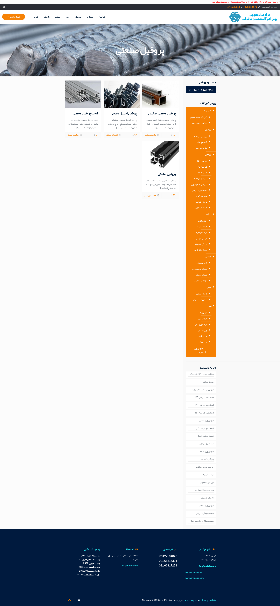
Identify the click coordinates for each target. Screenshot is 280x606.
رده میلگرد (202, 221)
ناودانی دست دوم (199, 269)
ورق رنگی (203, 336)
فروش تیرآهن (201, 202)
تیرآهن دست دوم (199, 123)
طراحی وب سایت (207, 600)
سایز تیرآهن (201, 196)
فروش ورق (202, 318)
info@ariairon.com (130, 565)
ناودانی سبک (201, 275)
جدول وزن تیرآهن (199, 190)
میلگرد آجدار (201, 238)
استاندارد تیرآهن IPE (204, 397)
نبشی (209, 287)
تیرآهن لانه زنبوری (199, 184)
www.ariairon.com (194, 572)
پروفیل (208, 129)
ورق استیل (202, 330)
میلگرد (208, 214)
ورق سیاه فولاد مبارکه (204, 490)
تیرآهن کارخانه (200, 178)
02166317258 (233, 7)
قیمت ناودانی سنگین (205, 428)
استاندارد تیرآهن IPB (204, 405)
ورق (209, 306)
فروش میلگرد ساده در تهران (202, 521)
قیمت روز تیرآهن (206, 444)
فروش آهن (15, 17)
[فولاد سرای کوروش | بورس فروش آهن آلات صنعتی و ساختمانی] (253, 16)
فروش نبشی (201, 294)
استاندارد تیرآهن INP (204, 413)
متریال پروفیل (201, 148)
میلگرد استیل (201, 244)
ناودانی (208, 256)
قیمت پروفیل (201, 142)
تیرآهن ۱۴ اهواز (207, 482)
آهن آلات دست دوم (198, 117)
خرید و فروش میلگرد (205, 467)
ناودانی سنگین (201, 280)
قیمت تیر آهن (201, 208)
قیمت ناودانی (201, 263)
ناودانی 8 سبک (207, 498)
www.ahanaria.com (194, 578)
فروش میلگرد (201, 226)
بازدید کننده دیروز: (91, 567)
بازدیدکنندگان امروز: (90, 559)
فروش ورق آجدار (207, 506)
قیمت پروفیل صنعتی (85, 113)
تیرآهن (208, 154)
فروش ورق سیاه (198, 350)
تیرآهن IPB (202, 167)
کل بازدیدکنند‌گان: (91, 574)
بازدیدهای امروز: (92, 555)
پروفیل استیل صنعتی (124, 113)
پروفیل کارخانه (200, 136)
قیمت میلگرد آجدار (205, 436)
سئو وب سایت (190, 600)
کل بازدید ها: (94, 571)
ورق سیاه (203, 342)
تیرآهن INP (202, 161)
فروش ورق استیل (206, 421)
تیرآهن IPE (202, 172)
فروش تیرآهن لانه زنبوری (203, 390)
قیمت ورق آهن (201, 324)
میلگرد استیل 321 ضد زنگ (202, 374)
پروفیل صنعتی (167, 174)
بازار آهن (207, 111)
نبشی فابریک (208, 475)
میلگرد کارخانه (200, 250)
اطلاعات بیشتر (150, 135)
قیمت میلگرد (201, 232)
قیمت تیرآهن (208, 382)
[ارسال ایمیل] (4, 7)
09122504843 (251, 7)
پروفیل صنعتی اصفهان (162, 113)
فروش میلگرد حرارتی (205, 513)
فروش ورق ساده (207, 452)
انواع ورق (203, 313)
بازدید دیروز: (94, 563)
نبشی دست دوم (200, 299)
